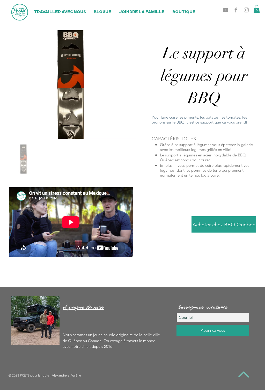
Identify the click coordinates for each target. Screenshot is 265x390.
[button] (256, 9)
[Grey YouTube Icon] (225, 10)
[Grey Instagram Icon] (246, 10)
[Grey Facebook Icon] (236, 10)
